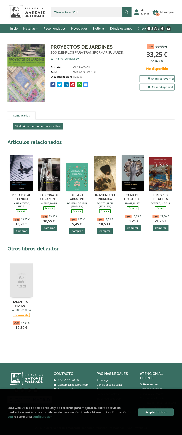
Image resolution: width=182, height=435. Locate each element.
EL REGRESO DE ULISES (161, 196)
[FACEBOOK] (149, 28)
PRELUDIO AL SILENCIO (21, 196)
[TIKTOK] (162, 28)
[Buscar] (127, 12)
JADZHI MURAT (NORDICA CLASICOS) (104, 196)
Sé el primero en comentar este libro (38, 126)
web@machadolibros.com (73, 384)
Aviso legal (103, 380)
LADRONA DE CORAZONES (49, 196)
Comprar (21, 231)
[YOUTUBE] (168, 28)
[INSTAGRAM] (155, 28)
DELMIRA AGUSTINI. (77, 196)
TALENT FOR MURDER (21, 303)
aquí (10, 417)
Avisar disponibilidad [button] (163, 87)
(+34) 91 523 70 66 (68, 380)
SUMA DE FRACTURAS (132, 196)
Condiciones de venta (109, 384)
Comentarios (21, 115)
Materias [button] (29, 28)
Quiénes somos (149, 384)
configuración (42, 417)
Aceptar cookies (156, 412)
